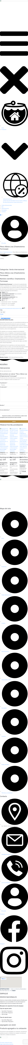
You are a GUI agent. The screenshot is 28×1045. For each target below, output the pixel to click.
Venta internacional (7, 252)
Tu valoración (3, 387)
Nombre (2, 405)
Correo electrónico (5, 410)
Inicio (1, 252)
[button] (14, 64)
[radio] (2, 312)
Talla (1, 310)
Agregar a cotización (5, 318)
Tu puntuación (3, 382)
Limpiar (1, 314)
